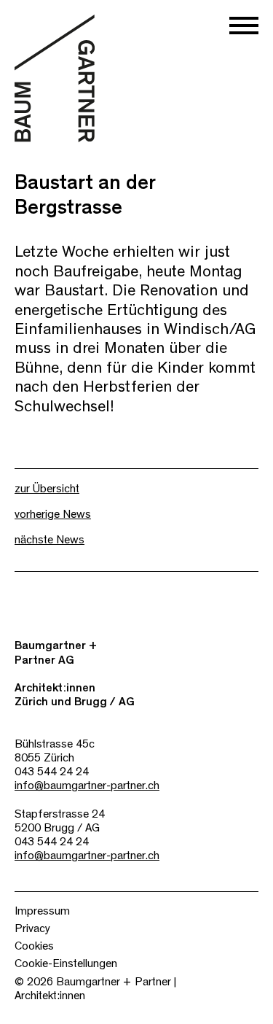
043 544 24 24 (52, 771)
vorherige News (53, 514)
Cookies (34, 946)
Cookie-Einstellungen (66, 963)
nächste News (49, 540)
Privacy (32, 928)
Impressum (42, 911)
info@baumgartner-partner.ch (87, 785)
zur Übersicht (47, 488)
